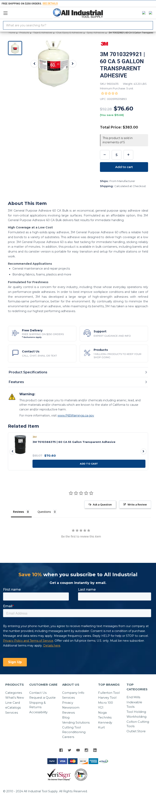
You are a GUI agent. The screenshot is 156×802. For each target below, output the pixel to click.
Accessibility (38, 712)
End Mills (133, 697)
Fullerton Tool (109, 693)
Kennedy (105, 722)
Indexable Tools (134, 704)
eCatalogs (13, 707)
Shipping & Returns (37, 705)
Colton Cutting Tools (138, 724)
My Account (143, 13)
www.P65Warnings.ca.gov (75, 415)
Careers (68, 737)
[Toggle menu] (7, 12)
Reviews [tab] (18, 512)
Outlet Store (136, 731)
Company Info (73, 693)
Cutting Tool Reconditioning (74, 729)
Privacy (67, 703)
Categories (13, 693)
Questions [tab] (44, 512)
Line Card (12, 703)
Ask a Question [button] (102, 504)
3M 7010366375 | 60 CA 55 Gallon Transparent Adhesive (73, 441)
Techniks (105, 717)
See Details (50, 3)
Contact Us (38, 693)
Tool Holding (136, 712)
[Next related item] (143, 451)
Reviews (68, 712)
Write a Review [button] (137, 504)
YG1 (100, 707)
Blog (65, 717)
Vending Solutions (76, 722)
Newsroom (70, 707)
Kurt (101, 727)
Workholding (136, 716)
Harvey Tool (107, 697)
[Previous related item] (12, 451)
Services (11, 712)
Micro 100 (105, 703)
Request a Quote (42, 697)
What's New (14, 697)
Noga (102, 712)
